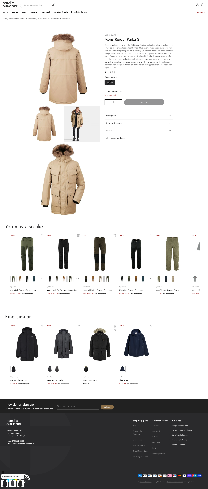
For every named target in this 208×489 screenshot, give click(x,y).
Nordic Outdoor (145, 482)
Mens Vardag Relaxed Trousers (168, 290)
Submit (107, 407)
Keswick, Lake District (179, 440)
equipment (45, 11)
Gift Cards (156, 442)
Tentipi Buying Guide (140, 451)
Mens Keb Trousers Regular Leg (23, 290)
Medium (111, 83)
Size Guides (137, 440)
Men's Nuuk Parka (90, 380)
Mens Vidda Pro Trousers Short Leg (97, 290)
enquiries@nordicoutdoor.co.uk (23, 443)
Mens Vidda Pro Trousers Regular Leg (62, 290)
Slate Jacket (123, 380)
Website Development (175, 482)
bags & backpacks (79, 11)
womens (33, 11)
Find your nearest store (180, 425)
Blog (134, 425)
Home (5, 18)
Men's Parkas (42, 18)
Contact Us (156, 431)
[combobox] (37, 5)
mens (24, 11)
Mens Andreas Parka (55, 380)
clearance (201, 11)
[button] (203, 5)
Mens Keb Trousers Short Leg (131, 290)
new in (5, 11)
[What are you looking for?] (53, 5)
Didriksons (110, 35)
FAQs (154, 448)
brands (15, 11)
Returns (155, 437)
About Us (155, 425)
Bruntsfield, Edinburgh (180, 435)
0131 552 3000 (18, 441)
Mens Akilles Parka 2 (18, 380)
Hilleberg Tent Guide (140, 456)
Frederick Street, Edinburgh (182, 430)
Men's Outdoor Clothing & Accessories (22, 18)
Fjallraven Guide (139, 445)
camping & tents (60, 11)
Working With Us (158, 453)
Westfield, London (178, 444)
